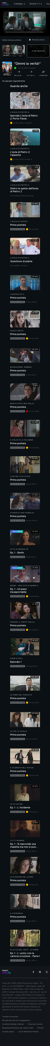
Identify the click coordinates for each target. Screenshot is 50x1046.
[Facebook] (33, 972)
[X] (46, 972)
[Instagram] (40, 972)
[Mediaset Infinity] (5, 4)
